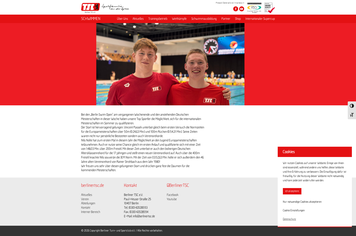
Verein (85, 199)
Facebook (172, 194)
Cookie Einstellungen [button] (294, 210)
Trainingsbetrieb (157, 18)
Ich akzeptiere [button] (292, 191)
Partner (225, 18)
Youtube (172, 199)
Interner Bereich (90, 212)
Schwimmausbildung (204, 18)
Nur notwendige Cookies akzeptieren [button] (302, 201)
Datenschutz (228, 3)
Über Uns (122, 18)
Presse (218, 3)
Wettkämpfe (179, 18)
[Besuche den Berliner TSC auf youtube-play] (241, 8)
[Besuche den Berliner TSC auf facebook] (235, 8)
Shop (238, 18)
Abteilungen (88, 203)
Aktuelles (138, 18)
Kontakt (85, 207)
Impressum (239, 3)
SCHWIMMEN (90, 19)
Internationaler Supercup (260, 18)
